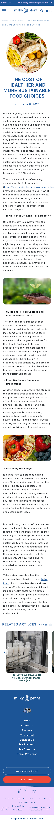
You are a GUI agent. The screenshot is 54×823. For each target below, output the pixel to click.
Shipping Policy (28, 802)
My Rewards (27, 749)
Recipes (27, 730)
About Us (27, 725)
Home (5, 20)
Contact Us (27, 740)
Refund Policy (45, 799)
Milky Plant (5, 810)
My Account (27, 744)
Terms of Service (12, 799)
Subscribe (27, 779)
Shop (27, 720)
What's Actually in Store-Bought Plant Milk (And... (27, 678)
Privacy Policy (29, 799)
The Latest (17, 20)
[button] (41, 10)
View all (43, 625)
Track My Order (27, 754)
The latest (27, 735)
